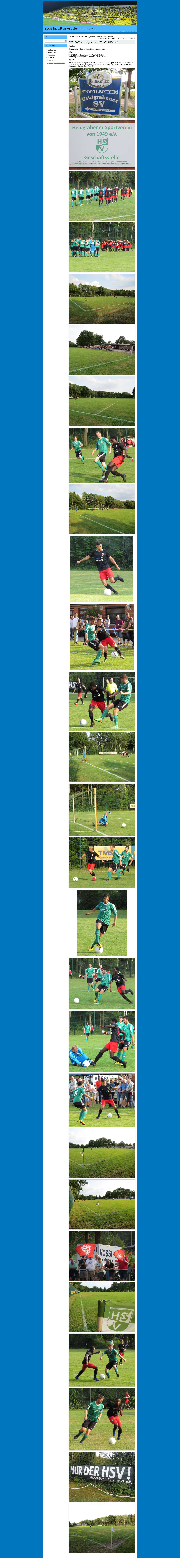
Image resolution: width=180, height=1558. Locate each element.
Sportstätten (51, 57)
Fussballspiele (52, 50)
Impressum (50, 63)
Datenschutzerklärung (59, 63)
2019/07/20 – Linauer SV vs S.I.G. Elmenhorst (117, 38)
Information (51, 60)
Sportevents (51, 55)
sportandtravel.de (61, 28)
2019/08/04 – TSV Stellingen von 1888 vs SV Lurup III (90, 36)
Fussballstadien (52, 52)
